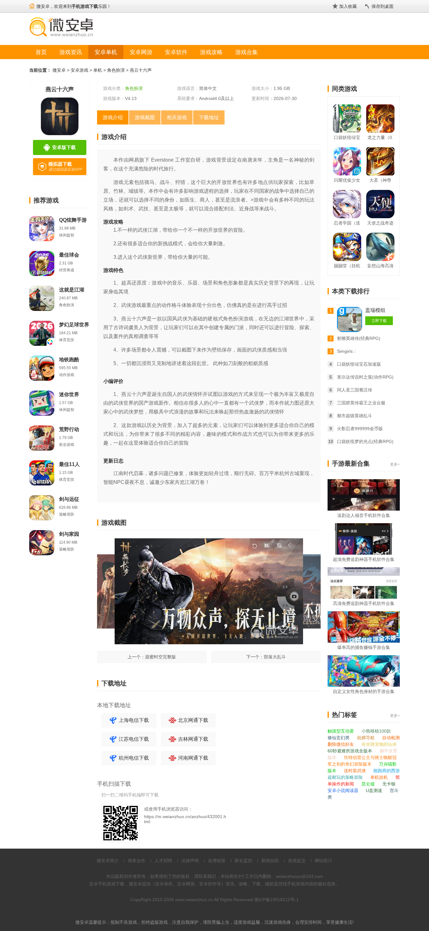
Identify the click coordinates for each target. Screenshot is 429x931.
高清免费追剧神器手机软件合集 (363, 603)
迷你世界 (69, 394)
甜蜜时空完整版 (160, 656)
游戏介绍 (113, 117)
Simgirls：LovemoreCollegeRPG (359, 352)
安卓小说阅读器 (344, 790)
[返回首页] (32, 3)
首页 (41, 52)
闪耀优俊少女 (347, 180)
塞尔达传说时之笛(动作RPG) (365, 377)
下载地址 (209, 117)
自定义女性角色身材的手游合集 (363, 691)
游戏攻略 (211, 52)
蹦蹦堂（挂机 (347, 265)
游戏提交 (297, 860)
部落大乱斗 (275, 656)
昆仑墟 (368, 783)
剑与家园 (69, 534)
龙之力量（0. (380, 137)
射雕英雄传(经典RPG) (358, 338)
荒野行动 (69, 429)
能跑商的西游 (386, 770)
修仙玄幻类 (339, 737)
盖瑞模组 (375, 310)
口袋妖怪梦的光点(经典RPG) (365, 441)
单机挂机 (379, 777)
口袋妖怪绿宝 (347, 137)
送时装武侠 (355, 770)
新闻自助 (270, 860)
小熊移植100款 (376, 731)
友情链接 (216, 860)
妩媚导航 (366, 737)
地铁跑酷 (69, 359)
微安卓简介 (108, 860)
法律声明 (190, 860)
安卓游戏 (79, 70)
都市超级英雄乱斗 (354, 415)
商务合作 (136, 860)
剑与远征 (69, 499)
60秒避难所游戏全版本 (350, 750)
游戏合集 (246, 52)
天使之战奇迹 (380, 222)
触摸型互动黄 (341, 731)
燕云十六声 (141, 70)
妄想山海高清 (380, 265)
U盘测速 (374, 790)
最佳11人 (69, 464)
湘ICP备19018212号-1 (276, 899)
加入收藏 (348, 6)
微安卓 (59, 70)
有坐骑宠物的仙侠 (379, 744)
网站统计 (323, 860)
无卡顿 (388, 783)
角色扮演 (116, 70)
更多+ (395, 464)
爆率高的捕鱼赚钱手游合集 (363, 647)
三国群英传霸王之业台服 (361, 402)
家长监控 (243, 860)
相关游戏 (177, 117)
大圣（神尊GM (380, 181)
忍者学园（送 (347, 222)
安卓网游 (141, 52)
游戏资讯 (70, 52)
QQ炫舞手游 (73, 220)
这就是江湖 (71, 289)
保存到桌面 (383, 6)
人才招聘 (163, 860)
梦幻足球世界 (74, 324)
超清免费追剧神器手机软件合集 (363, 559)
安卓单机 (106, 52)
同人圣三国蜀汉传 (354, 389)
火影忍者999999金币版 (360, 428)
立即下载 (379, 321)
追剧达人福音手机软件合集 (363, 515)
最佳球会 (69, 255)
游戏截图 (145, 117)
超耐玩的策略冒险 (346, 777)
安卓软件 (176, 52)
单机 (97, 70)
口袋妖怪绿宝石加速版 (359, 364)
